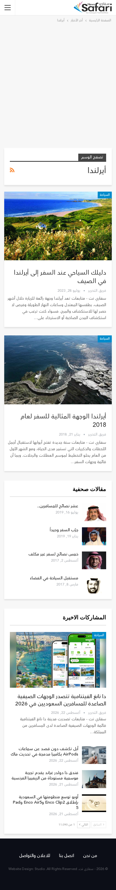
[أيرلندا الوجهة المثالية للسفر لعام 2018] (58, 369)
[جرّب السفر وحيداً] (94, 536)
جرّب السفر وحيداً (64, 530)
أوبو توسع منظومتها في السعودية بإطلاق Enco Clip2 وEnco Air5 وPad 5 (45, 802)
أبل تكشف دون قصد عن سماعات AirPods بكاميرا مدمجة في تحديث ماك (44, 751)
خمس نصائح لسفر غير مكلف (53, 554)
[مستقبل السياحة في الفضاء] (94, 584)
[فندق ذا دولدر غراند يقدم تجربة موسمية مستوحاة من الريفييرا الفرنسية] (94, 779)
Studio (40, 869)
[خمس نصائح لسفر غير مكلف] (94, 561)
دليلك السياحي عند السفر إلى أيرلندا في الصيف (60, 277)
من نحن (90, 855)
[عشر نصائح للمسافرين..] (94, 512)
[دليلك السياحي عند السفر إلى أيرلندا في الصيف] (58, 226)
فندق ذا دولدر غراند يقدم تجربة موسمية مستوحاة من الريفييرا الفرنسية (45, 775)
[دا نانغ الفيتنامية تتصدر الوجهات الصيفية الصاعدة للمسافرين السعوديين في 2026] (58, 660)
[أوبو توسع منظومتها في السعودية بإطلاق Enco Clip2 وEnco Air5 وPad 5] (94, 803)
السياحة (105, 195)
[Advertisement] (58, 84)
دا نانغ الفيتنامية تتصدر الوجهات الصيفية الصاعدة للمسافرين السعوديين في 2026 (60, 700)
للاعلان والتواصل (34, 855)
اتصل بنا (66, 855)
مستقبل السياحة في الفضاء (54, 578)
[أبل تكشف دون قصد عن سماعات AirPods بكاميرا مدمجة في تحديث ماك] (94, 755)
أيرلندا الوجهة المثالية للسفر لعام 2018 (63, 421)
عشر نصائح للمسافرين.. (57, 506)
